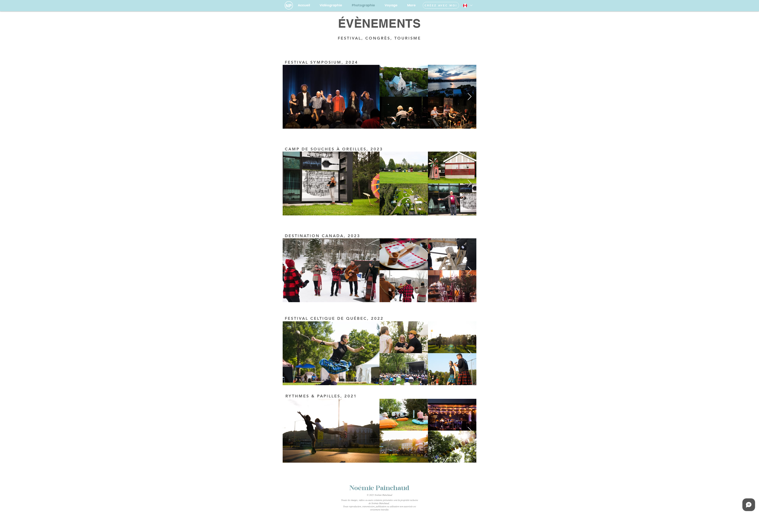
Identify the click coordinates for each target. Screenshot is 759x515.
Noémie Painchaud (379, 488)
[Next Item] (469, 97)
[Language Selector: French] (467, 5)
